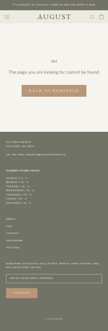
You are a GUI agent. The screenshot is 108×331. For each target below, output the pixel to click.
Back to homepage (54, 91)
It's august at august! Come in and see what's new (54, 5)
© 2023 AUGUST (54, 319)
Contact (13, 234)
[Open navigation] (7, 17)
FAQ (9, 227)
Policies (13, 248)
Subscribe (21, 293)
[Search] (92, 16)
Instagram (14, 241)
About (11, 219)
